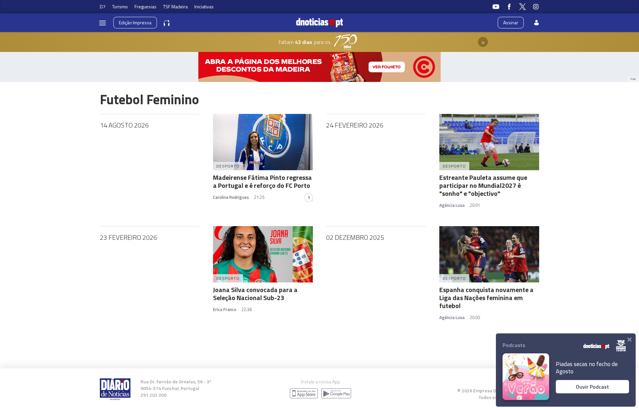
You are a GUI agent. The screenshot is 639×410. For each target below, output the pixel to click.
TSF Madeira (175, 6)
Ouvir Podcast (592, 387)
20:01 (475, 205)
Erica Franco (224, 309)
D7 (103, 6)
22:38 (246, 309)
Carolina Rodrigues (231, 197)
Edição (135, 22)
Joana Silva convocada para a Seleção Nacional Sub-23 (255, 293)
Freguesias (145, 6)
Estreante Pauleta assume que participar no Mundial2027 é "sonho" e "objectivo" (483, 185)
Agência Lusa (452, 205)
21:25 (259, 197)
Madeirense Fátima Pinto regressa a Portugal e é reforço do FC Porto (262, 181)
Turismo (120, 6)
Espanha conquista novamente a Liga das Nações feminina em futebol (486, 297)
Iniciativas (204, 6)
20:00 (475, 317)
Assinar (510, 22)
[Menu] (102, 23)
